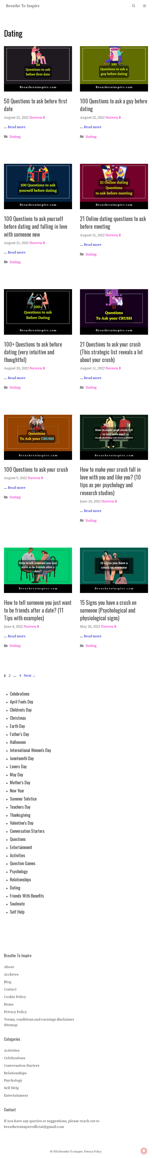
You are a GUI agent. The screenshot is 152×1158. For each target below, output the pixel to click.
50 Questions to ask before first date (35, 105)
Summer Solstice (23, 798)
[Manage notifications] (144, 1151)
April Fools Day (21, 701)
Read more (17, 127)
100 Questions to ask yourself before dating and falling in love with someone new (35, 226)
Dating (15, 136)
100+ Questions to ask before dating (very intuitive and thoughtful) (33, 352)
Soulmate (17, 903)
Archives (11, 974)
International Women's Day (30, 750)
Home (9, 1004)
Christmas (18, 718)
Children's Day (21, 709)
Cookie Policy (15, 997)
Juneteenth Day (22, 758)
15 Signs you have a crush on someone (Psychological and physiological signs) (108, 610)
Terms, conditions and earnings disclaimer (39, 1019)
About (9, 967)
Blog (7, 982)
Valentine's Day (21, 823)
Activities (17, 855)
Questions (18, 839)
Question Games (22, 863)
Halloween (18, 742)
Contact (10, 989)
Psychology (19, 871)
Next (30, 675)
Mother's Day (20, 782)
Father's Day (19, 734)
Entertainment (21, 847)
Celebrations (19, 693)
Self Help (17, 911)
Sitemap (10, 1025)
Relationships (20, 879)
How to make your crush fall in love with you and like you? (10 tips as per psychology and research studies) (110, 481)
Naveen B (37, 117)
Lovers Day (18, 766)
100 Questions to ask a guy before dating (113, 105)
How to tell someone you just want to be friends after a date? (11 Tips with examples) (37, 610)
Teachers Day (20, 806)
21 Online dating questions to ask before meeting (113, 222)
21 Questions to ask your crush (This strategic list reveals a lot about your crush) (111, 352)
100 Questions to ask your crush (36, 469)
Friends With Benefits (27, 895)
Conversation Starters (27, 831)
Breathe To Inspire (23, 6)
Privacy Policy (15, 1012)
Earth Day (17, 726)
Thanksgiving (20, 815)
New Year (17, 790)
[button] (133, 6)
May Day (16, 774)
